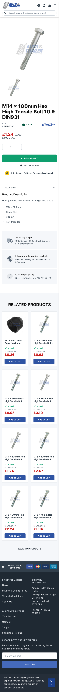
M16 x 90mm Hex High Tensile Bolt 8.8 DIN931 (14, 517)
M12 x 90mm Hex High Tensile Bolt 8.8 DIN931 (14, 401)
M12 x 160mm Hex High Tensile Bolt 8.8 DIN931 (43, 343)
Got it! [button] (51, 683)
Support (6, 627)
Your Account (9, 616)
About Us (7, 601)
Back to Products (29, 548)
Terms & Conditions (12, 596)
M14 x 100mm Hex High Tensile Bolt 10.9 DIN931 (15, 459)
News (5, 585)
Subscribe (29, 664)
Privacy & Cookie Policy (14, 590)
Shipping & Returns (12, 632)
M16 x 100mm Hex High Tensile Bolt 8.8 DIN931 (43, 459)
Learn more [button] (18, 688)
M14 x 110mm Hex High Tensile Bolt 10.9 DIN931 (43, 401)
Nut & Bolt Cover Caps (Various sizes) (13, 343)
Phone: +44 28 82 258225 (41, 611)
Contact (6, 621)
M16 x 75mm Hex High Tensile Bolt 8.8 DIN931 (42, 517)
